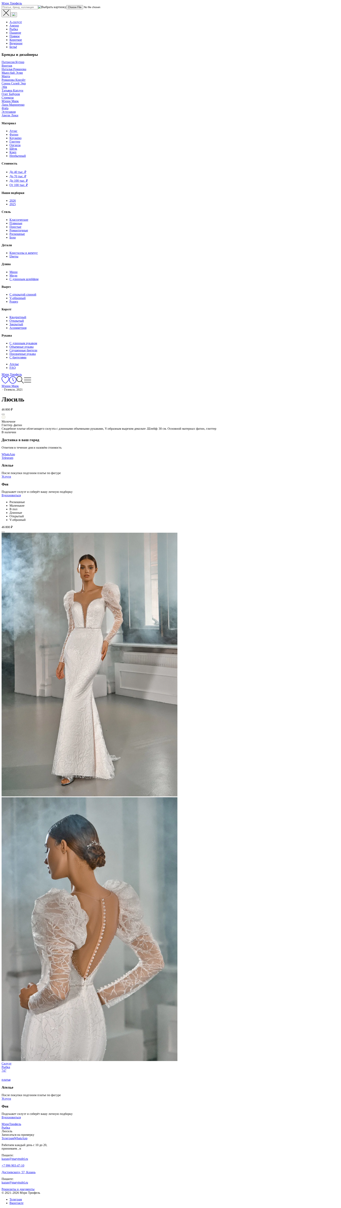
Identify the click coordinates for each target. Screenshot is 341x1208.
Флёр (5, 108)
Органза (15, 145)
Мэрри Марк (10, 101)
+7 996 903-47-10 (13, 1165)
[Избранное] (5, 382)
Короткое (15, 39)
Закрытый (16, 324)
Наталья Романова (14, 69)
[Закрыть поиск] (6, 13)
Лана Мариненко (13, 104)
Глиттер (14, 141)
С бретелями (17, 357)
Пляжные (15, 223)
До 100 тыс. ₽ (18, 180)
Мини (13, 272)
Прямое (14, 36)
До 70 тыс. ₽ (17, 176)
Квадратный (17, 317)
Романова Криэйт (13, 79)
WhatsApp (8, 454)
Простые (15, 226)
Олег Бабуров (11, 94)
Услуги (6, 476)
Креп (12, 152)
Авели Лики (10, 115)
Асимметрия (17, 327)
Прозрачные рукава (22, 354)
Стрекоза (8, 97)
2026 (12, 200)
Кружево (15, 138)
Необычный (17, 155)
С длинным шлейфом (23, 279)
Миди (13, 275)
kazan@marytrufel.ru (15, 1158)
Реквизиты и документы (18, 1189)
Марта (6, 76)
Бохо (12, 237)
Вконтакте (16, 1203)
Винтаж (7, 65)
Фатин (13, 134)
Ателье (14, 364)
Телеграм (15, 1199)
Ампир (14, 25)
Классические (18, 219)
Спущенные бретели (23, 350)
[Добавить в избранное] (3, 414)
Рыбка (13, 29)
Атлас (13, 131)
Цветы (13, 256)
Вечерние (15, 43)
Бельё (13, 47)
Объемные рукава (21, 346)
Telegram (7, 457)
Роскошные (17, 234)
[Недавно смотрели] (12, 382)
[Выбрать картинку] (14, 14)
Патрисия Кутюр (13, 62)
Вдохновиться (11, 495)
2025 (12, 204)
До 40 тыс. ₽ (17, 172)
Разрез (13, 301)
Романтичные (18, 230)
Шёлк (13, 148)
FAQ (12, 367)
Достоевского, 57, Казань (19, 1172)
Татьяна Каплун (12, 90)
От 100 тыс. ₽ (18, 185)
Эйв (4, 87)
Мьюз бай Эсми (12, 72)
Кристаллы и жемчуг (23, 253)
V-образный (17, 298)
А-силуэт (15, 22)
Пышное (15, 32)
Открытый (16, 320)
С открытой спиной (22, 294)
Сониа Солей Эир (14, 83)
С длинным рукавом (23, 343)
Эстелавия (9, 111)
